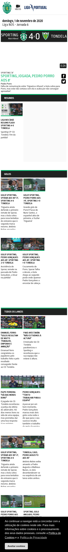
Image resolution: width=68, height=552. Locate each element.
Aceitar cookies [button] (16, 546)
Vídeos (18, 9)
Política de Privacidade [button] (33, 537)
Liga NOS (8, 25)
